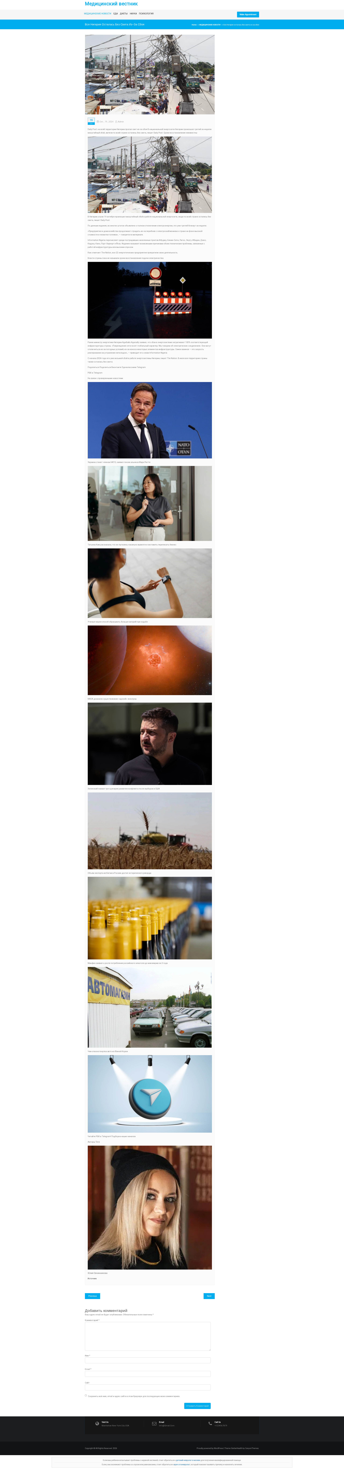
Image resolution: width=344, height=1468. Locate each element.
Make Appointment (248, 14)
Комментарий (92, 1320)
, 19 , (106, 121)
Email (88, 1369)
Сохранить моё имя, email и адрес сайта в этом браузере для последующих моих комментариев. (134, 1396)
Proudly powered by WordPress (210, 1448)
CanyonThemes (252, 1448)
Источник (92, 1278)
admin (121, 121)
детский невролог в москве (188, 1460)
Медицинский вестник (111, 4)
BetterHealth (236, 1448)
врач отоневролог (182, 1464)
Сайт (87, 1383)
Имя (87, 1356)
